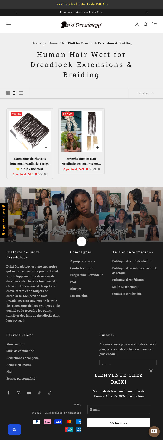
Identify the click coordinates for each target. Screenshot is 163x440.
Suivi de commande (20, 351)
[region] (81, 4)
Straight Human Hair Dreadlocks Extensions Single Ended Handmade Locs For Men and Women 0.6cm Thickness (81, 161)
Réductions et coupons (22, 358)
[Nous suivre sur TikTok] (39, 393)
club (9, 372)
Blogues (75, 289)
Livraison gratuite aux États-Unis (81, 12)
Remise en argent (18, 365)
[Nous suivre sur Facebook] (8, 393)
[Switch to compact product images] (21, 93)
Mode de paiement (125, 287)
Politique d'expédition (128, 280)
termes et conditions (127, 294)
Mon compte (15, 344)
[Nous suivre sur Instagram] (19, 393)
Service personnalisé (20, 378)
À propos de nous (82, 261)
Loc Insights (79, 296)
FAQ (73, 282)
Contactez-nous (81, 268)
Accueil (37, 43)
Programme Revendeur (86, 275)
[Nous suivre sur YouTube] (29, 393)
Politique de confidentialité (131, 261)
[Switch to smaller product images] (14, 93)
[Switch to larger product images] (8, 93)
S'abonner (119, 423)
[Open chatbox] (154, 431)
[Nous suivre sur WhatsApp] (50, 393)
